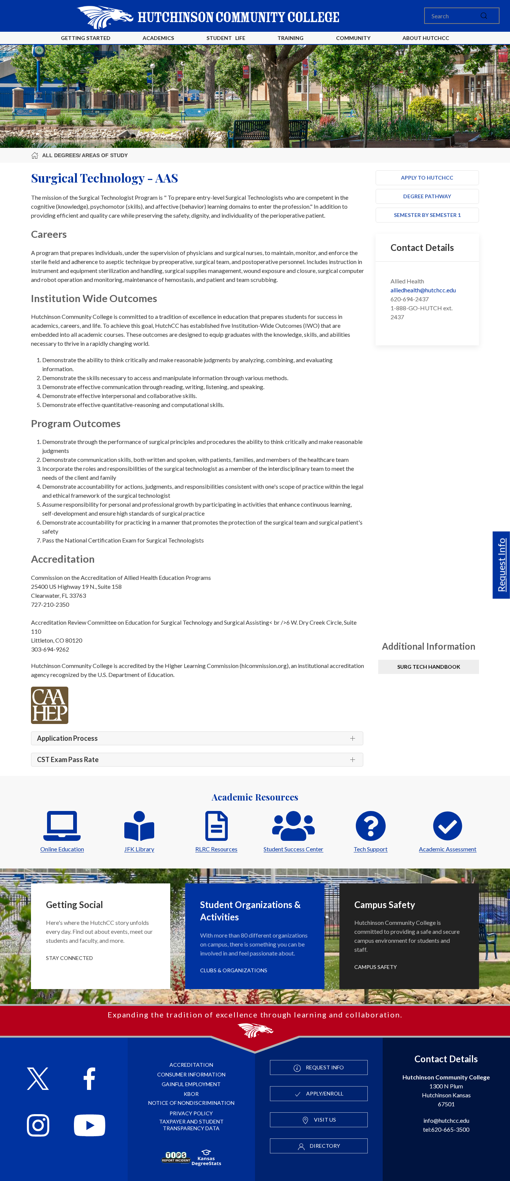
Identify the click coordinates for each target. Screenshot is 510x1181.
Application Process (67, 738)
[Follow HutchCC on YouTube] (89, 1126)
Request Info (501, 565)
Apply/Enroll (324, 1093)
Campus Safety (375, 967)
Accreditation (191, 1065)
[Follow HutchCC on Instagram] (38, 1126)
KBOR (191, 1094)
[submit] (483, 15)
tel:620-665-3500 (446, 1129)
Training (290, 38)
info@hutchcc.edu (446, 1120)
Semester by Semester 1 (427, 215)
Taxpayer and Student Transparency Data (191, 1124)
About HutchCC (425, 38)
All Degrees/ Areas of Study (85, 155)
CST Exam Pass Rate (68, 759)
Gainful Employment (191, 1084)
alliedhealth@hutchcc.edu (423, 289)
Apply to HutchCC (427, 177)
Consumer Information (191, 1074)
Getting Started (86, 38)
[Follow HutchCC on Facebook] (89, 1079)
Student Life (225, 38)
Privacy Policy (191, 1113)
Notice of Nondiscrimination (191, 1103)
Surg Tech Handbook (428, 666)
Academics (158, 38)
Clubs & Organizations (233, 970)
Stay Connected (69, 958)
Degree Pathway (427, 196)
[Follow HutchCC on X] (38, 1079)
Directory (324, 1146)
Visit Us (324, 1119)
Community (353, 38)
